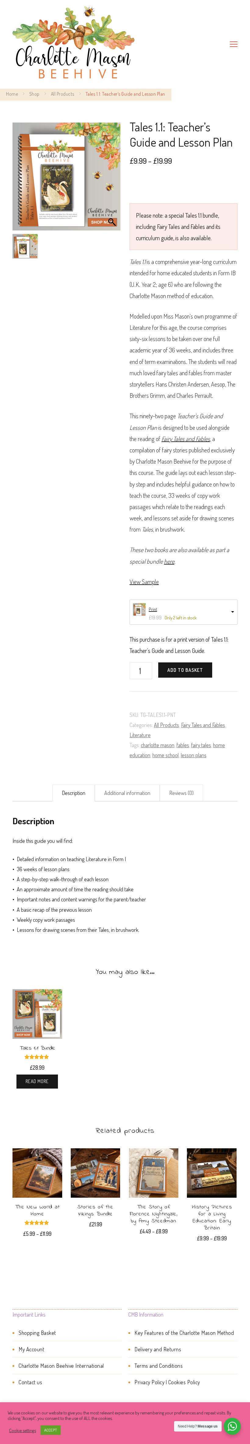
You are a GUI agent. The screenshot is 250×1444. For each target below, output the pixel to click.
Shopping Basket (37, 1332)
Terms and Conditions (158, 1365)
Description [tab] (73, 793)
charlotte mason (157, 745)
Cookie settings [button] (22, 1430)
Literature (140, 735)
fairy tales (201, 745)
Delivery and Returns (157, 1349)
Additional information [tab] (127, 793)
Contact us (30, 1382)
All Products (166, 725)
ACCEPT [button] (50, 1430)
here (169, 561)
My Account (31, 1349)
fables (183, 745)
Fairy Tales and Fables (203, 725)
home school (165, 755)
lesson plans (193, 755)
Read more (37, 1081)
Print (153, 609)
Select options (37, 1180)
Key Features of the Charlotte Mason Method (184, 1332)
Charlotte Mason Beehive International (61, 1365)
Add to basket (185, 670)
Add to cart (95, 1175)
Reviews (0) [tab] (181, 793)
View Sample (144, 582)
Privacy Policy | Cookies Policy (167, 1382)
